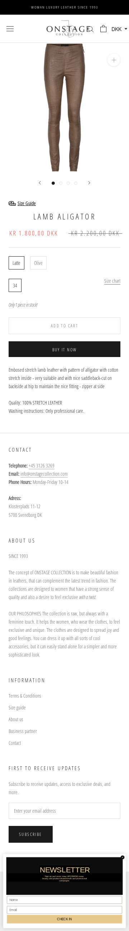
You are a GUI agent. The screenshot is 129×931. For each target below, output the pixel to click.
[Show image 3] (68, 183)
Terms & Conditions (25, 695)
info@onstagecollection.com (44, 473)
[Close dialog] (122, 857)
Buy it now (64, 350)
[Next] (89, 182)
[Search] (90, 29)
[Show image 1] (53, 183)
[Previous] (40, 182)
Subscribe (30, 834)
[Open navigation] (10, 28)
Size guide (17, 707)
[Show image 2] (60, 183)
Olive (38, 262)
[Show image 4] (75, 183)
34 (15, 285)
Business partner (23, 731)
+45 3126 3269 (41, 465)
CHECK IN (64, 919)
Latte (16, 262)
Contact (15, 742)
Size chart (112, 280)
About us (16, 719)
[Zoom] (114, 60)
